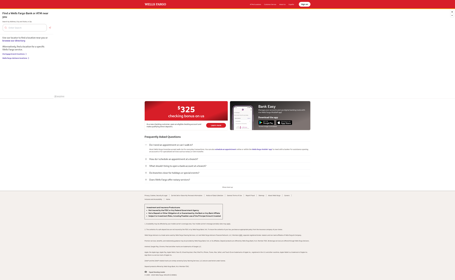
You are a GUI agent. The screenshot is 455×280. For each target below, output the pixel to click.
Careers (287, 195)
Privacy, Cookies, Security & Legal (156, 195)
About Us (282, 4)
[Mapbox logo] (59, 96)
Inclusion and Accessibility (153, 199)
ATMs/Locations (255, 4)
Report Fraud (250, 195)
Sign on (304, 4)
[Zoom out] (452, 15)
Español (291, 4)
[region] (254, 54)
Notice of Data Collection (214, 195)
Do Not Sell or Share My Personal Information (186, 195)
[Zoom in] (452, 12)
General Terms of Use (234, 195)
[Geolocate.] (50, 28)
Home (168, 199)
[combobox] (27, 27)
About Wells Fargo (274, 195)
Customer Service (270, 4)
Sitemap (261, 195)
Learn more (216, 125)
